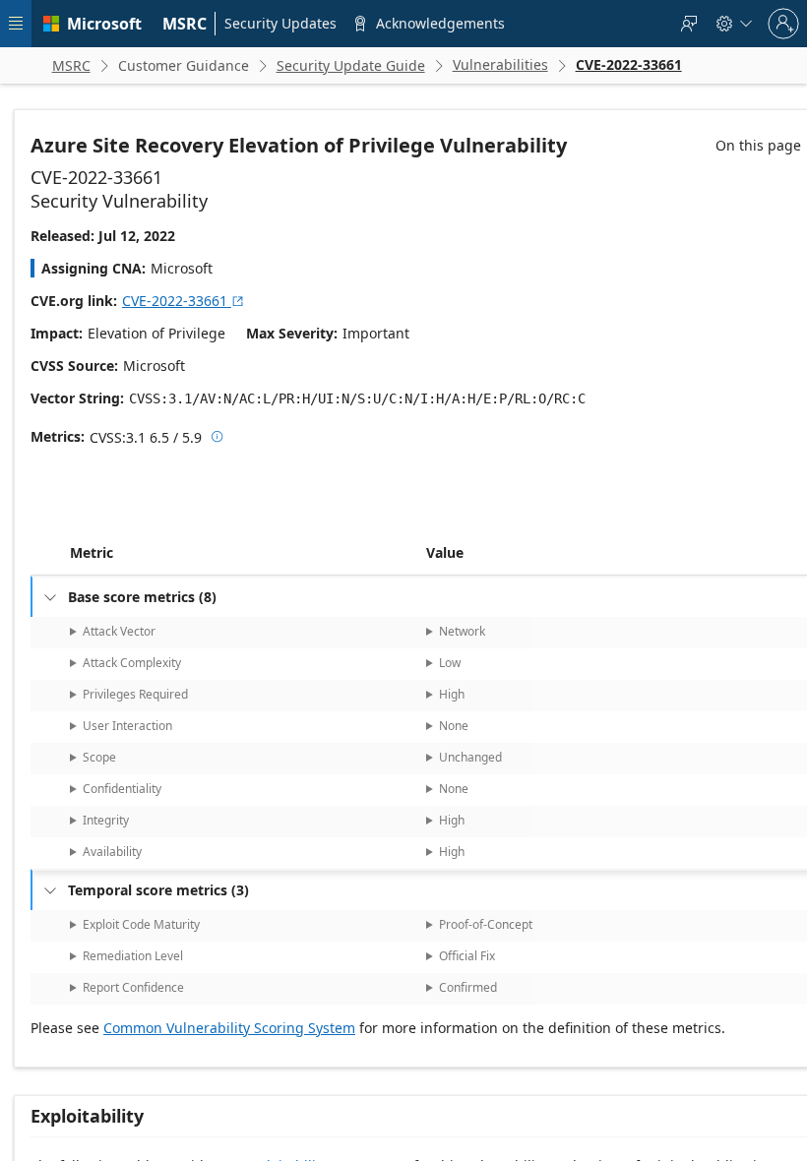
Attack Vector (119, 631)
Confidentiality (122, 788)
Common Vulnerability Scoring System (229, 1027)
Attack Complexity (132, 662)
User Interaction (127, 725)
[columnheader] (244, 553)
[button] (422, 553)
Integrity (106, 820)
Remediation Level (133, 955)
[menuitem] (185, 23)
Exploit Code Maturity (141, 924)
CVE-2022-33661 (183, 300)
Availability (112, 851)
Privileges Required (135, 694)
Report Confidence (133, 987)
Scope (99, 757)
